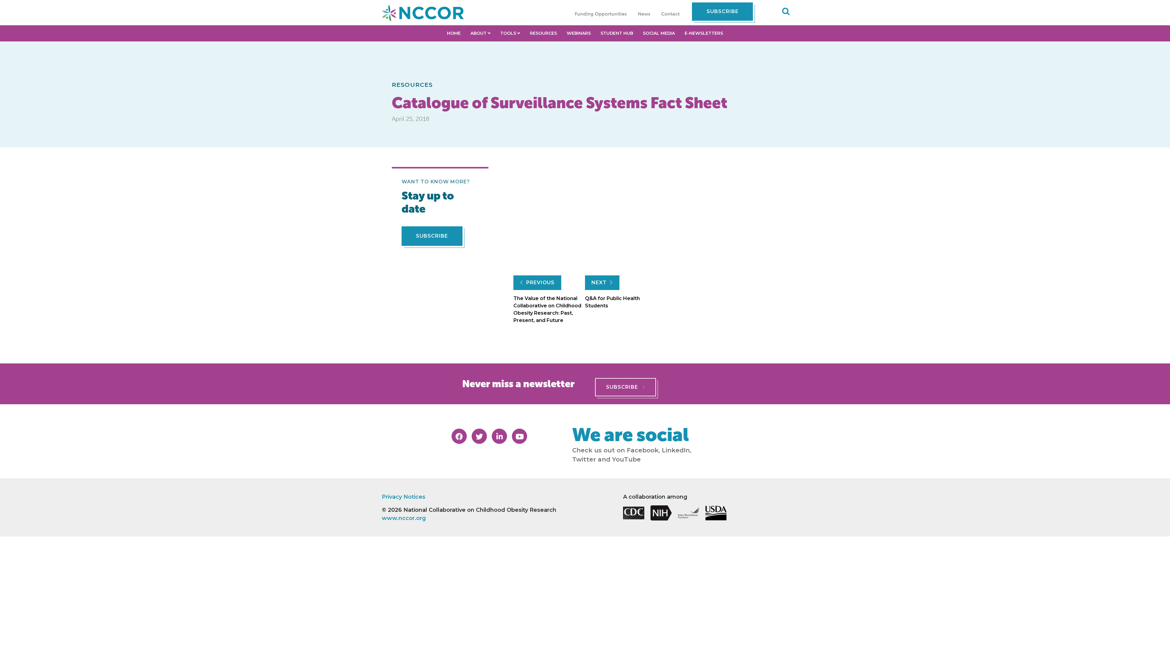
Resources (412, 84)
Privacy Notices (403, 497)
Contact (670, 14)
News (644, 14)
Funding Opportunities (601, 14)
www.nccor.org (404, 518)
